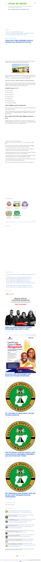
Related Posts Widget (33, 220)
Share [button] (15, 38)
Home (9, 9)
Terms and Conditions (23, 560)
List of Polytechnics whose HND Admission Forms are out (19, 285)
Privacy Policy (15, 560)
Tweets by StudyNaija (9, 504)
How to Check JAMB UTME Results (15, 32)
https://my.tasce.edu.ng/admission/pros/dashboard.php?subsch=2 (16, 142)
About (5, 560)
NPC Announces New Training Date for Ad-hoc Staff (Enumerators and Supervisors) (20, 495)
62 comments (10, 498)
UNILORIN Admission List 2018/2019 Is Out (17, 516)
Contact (9, 560)
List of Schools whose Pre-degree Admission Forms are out (19, 277)
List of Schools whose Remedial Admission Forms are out (19, 278)
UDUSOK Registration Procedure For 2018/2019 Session (20, 540)
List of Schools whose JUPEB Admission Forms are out (18, 281)
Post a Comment (10, 377)
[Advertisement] (20, 17)
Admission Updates (15, 9)
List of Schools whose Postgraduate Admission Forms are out (20, 287)
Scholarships (23, 9)
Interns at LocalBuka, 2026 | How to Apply (17, 532)
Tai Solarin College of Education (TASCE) (17, 76)
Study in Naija (17, 3)
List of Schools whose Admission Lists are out (16, 34)
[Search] (35, 3)
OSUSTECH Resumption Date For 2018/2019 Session (19, 536)
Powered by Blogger (21, 555)
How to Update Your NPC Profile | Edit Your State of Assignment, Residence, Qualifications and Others (20, 454)
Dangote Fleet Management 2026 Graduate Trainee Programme (18, 375)
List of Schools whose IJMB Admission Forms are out (18, 280)
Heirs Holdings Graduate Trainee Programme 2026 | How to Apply (18, 328)
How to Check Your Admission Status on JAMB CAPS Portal (20, 33)
